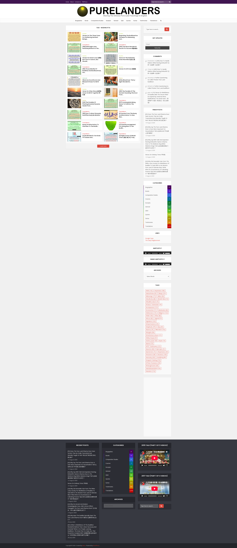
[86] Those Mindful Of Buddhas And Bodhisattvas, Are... (91, 70)
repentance (163, 352)
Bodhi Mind (163, 299)
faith (150, 316)
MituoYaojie (152, 338)
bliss (161, 296)
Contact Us (78, 2)
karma (150, 329)
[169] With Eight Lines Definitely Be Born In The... (91, 47)
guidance (151, 321)
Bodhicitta (151, 299)
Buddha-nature (153, 302)
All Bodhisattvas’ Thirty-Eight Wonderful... (127, 81)
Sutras (135, 20)
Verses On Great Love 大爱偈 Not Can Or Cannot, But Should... (91, 59)
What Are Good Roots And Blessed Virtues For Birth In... (91, 81)
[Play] (146, 253)
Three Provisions (153, 363)
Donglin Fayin (149, 238)
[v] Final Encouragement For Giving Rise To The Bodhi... (127, 126)
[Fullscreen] (167, 465)
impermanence (153, 324)
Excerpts (108, 20)
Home (67, 2)
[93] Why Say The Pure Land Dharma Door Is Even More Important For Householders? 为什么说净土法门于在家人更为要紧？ (82, 465)
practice (150, 349)
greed (159, 318)
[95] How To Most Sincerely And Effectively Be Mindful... (91, 114)
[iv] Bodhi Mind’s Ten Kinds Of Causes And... (91, 136)
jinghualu (151, 327)
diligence (163, 313)
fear (158, 316)
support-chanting (154, 360)
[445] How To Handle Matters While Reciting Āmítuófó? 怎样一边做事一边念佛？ (158, 63)
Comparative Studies (97, 20)
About (72, 2)
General (116, 20)
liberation (160, 329)
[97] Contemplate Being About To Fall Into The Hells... (127, 104)
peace (150, 343)
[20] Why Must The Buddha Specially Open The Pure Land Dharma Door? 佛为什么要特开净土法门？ (82, 517)
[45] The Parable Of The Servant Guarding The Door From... (128, 93)
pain (162, 341)
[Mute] (164, 253)
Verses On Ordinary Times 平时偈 (155, 154)
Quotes (128, 20)
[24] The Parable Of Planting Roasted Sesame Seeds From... (91, 104)
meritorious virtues (154, 335)
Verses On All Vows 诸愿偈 (127, 69)
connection (151, 310)
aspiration (160, 291)
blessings (151, 296)
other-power (152, 341)
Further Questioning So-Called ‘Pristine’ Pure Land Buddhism (157, 80)
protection (151, 352)
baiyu (162, 293)
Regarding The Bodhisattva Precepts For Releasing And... (128, 37)
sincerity (151, 357)
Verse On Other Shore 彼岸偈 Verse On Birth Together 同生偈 (91, 93)
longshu (150, 332)
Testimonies (143, 20)
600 (150, 291)
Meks (83, 545)
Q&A (122, 20)
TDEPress (84, 2)
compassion (152, 307)
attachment (152, 293)
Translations (153, 20)
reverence (151, 355)
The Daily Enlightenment (152, 240)
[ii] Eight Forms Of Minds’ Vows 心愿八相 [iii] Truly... (127, 136)
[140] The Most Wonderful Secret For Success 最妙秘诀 (128, 47)
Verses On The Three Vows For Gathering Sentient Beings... (91, 37)
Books (86, 20)
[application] (157, 252)
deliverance (151, 313)
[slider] (167, 253)
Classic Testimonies (154, 304)
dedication (163, 310)
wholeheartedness (154, 368)
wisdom (151, 371)
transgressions (152, 366)
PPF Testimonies (154, 346)
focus (150, 318)
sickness (162, 355)
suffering (162, 357)
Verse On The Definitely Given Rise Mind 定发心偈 (127, 58)
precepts (161, 349)
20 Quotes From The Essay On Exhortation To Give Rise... (128, 115)
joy (161, 327)
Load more (103, 146)
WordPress (96, 545)
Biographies (78, 20)
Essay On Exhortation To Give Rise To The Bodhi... (90, 125)
